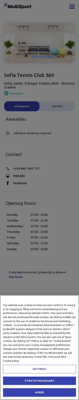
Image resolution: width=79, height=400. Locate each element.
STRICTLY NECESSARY (39, 380)
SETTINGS (39, 368)
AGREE (39, 392)
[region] (39, 347)
